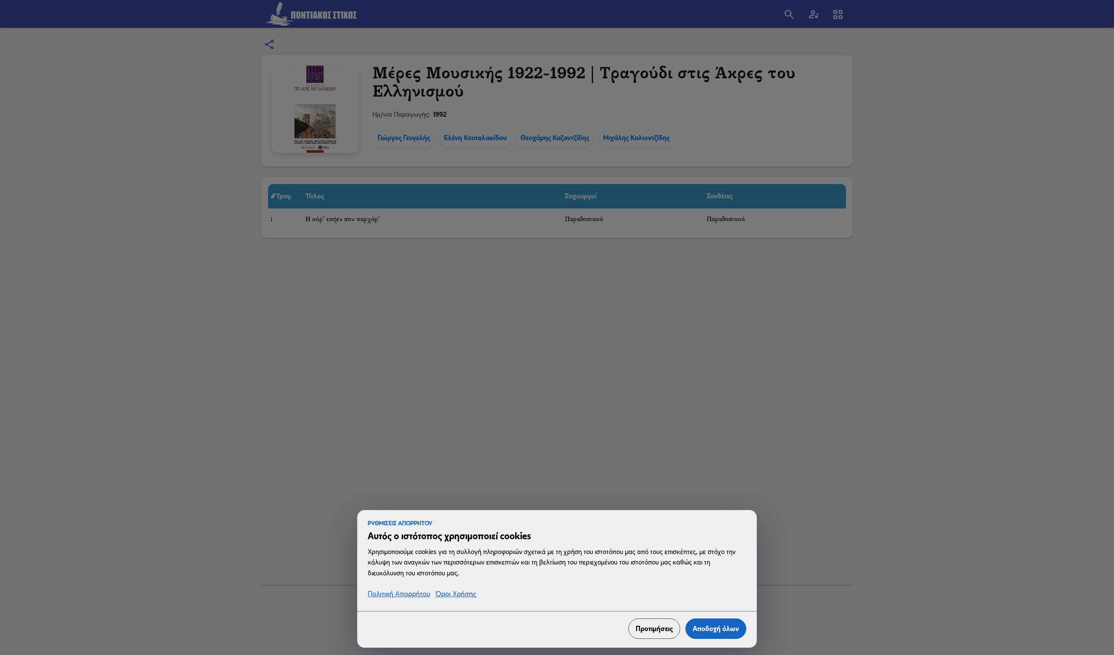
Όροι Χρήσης (455, 594)
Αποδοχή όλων (716, 629)
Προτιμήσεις (654, 629)
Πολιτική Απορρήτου (399, 594)
